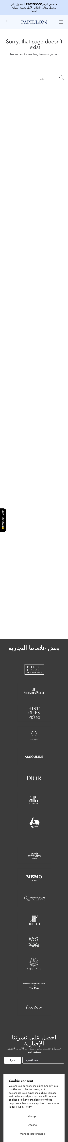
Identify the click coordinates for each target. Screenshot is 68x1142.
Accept (32, 1116)
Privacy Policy (24, 1107)
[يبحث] (62, 78)
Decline (32, 1125)
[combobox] (34, 77)
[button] (61, 22)
